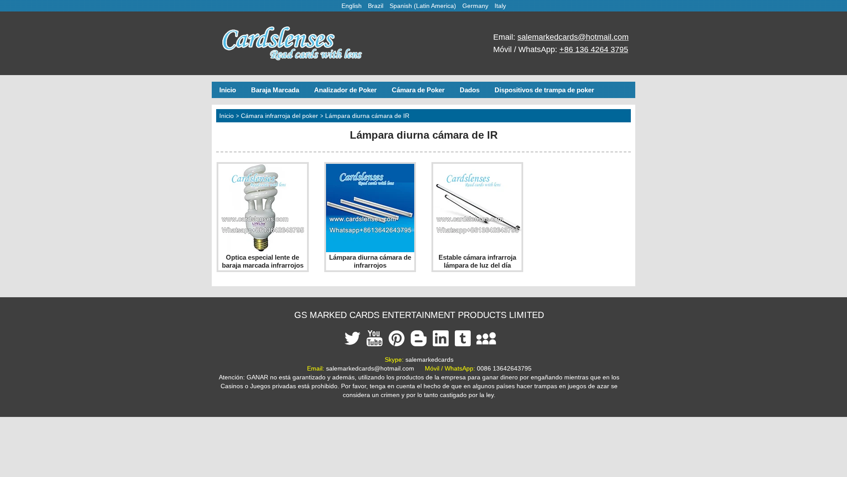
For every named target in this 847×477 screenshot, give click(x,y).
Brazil (375, 5)
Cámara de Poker (418, 90)
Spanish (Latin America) (423, 5)
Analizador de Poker (345, 90)
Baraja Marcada (275, 90)
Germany (475, 5)
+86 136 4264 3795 (593, 49)
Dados (470, 90)
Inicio (227, 90)
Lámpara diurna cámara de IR (367, 115)
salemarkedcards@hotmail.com (573, 37)
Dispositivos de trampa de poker (544, 90)
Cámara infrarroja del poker (279, 115)
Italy (500, 5)
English (351, 5)
